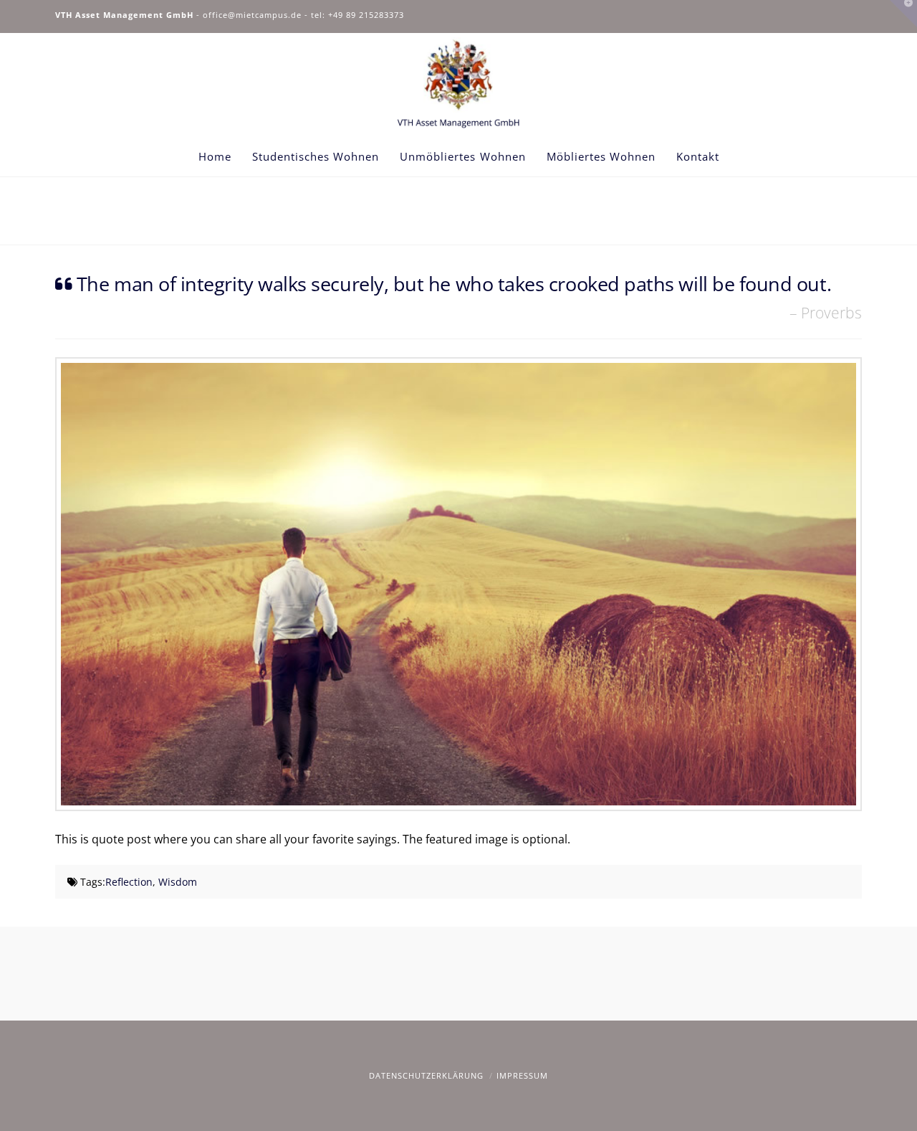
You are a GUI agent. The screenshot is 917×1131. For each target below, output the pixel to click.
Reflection (129, 882)
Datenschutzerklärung (426, 1075)
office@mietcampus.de (252, 14)
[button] (903, 13)
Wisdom (177, 882)
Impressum (522, 1075)
